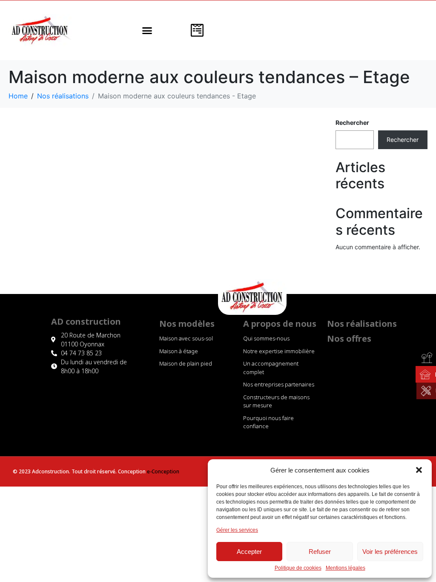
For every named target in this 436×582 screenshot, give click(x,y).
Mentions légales (345, 568)
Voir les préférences (390, 551)
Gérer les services (237, 530)
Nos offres (349, 338)
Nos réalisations (362, 323)
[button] (419, 470)
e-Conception (163, 471)
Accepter (249, 551)
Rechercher (352, 122)
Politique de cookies (298, 568)
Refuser (320, 551)
